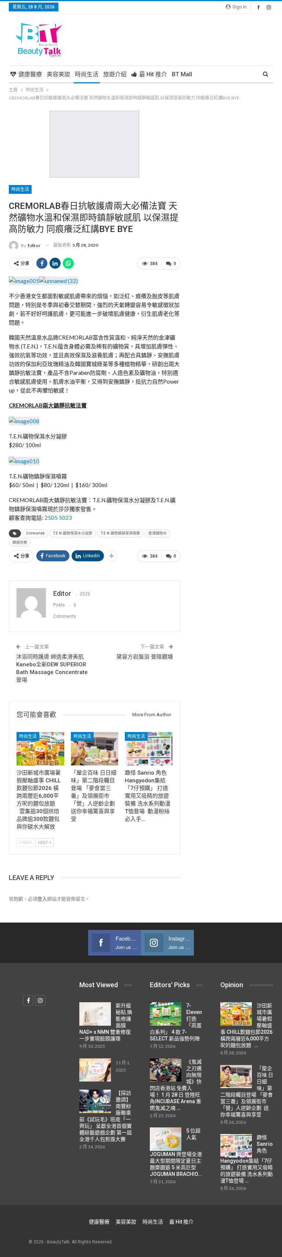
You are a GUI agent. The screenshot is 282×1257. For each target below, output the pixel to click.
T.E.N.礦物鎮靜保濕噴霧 (120, 533)
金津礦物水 (157, 533)
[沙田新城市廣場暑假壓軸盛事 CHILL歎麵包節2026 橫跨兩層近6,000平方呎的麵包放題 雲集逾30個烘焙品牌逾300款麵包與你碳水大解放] (40, 748)
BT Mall (182, 74)
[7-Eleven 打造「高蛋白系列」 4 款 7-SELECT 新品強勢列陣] (165, 1014)
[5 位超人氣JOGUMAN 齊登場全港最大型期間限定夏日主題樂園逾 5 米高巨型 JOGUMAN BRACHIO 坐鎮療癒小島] (165, 1139)
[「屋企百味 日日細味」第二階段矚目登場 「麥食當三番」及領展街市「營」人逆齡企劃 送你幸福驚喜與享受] (95, 748)
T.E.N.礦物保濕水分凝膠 (72, 533)
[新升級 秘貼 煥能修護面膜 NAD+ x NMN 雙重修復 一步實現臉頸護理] (95, 1014)
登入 (42, 899)
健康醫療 (30, 74)
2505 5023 (58, 517)
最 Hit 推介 (153, 74)
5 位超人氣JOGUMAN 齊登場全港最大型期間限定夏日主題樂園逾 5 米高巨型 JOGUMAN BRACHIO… (176, 1152)
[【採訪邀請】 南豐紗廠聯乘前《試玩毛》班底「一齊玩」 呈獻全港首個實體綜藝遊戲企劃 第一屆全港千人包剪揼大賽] (95, 1101)
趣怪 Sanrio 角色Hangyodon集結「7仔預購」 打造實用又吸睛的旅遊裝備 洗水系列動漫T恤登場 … (246, 1159)
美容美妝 (58, 74)
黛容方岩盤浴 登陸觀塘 (144, 656)
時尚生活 (86, 74)
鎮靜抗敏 (19, 542)
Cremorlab (35, 533)
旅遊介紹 (115, 74)
